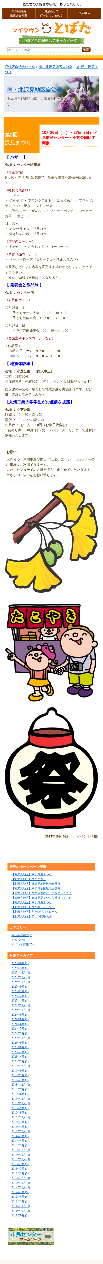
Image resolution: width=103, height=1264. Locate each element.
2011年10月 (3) (20, 1211)
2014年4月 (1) (20, 1140)
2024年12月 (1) (20, 1005)
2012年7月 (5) (20, 1192)
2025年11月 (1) (20, 977)
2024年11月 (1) (20, 1010)
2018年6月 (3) (20, 1094)
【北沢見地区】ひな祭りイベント (33, 907)
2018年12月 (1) (20, 1084)
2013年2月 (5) (20, 1173)
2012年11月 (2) (20, 1182)
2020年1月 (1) (20, 1061)
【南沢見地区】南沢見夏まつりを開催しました (41, 898)
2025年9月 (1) (20, 986)
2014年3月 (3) (20, 1145)
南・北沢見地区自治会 (55, 67)
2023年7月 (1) (20, 1052)
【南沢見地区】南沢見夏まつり (31, 874)
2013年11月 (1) (20, 1154)
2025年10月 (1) (20, 982)
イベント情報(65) (22, 944)
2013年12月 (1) (20, 1150)
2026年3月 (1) (20, 968)
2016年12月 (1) (20, 1103)
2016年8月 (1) (20, 1112)
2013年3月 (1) (20, 1168)
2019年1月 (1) (20, 1080)
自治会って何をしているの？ (51, 13)
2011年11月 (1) (20, 1206)
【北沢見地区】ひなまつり (28, 879)
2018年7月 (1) (20, 1089)
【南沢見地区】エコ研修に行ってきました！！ (41, 893)
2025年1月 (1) (20, 1000)
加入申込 (84, 13)
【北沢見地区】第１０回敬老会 (31, 916)
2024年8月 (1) (20, 1019)
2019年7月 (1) (20, 1075)
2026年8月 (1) (20, 963)
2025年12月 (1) (20, 972)
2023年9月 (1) (20, 1042)
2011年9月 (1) (20, 1215)
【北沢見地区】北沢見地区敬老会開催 (35, 883)
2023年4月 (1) (20, 1056)
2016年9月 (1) (20, 1108)
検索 (90, 49)
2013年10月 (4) (20, 1159)
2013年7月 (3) (20, 1164)
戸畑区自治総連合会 (20, 67)
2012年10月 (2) (20, 1187)
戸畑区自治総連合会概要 (18, 13)
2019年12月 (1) (20, 1066)
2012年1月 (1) (20, 1201)
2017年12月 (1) (20, 1098)
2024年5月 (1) (20, 1028)
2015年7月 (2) (20, 1122)
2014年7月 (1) (20, 1136)
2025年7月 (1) (20, 991)
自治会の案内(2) (21, 935)
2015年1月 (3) (20, 1126)
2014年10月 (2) (20, 1131)
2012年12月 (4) (20, 1178)
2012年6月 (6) (20, 1196)
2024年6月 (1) (20, 1024)
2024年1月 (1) (20, 1033)
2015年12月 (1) (20, 1117)
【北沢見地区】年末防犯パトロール (34, 911)
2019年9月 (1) (20, 1070)
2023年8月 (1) (20, 1047)
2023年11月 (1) (20, 1038)
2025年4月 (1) (20, 996)
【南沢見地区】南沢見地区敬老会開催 (35, 888)
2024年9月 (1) (20, 1014)
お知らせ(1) (18, 939)
